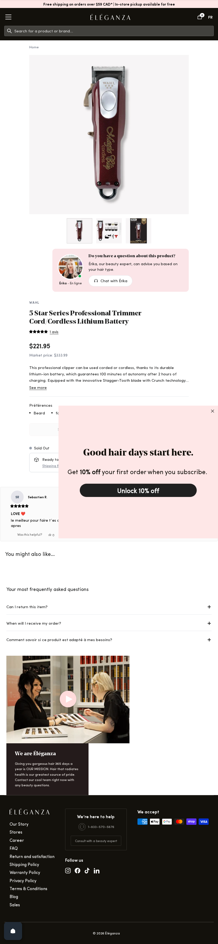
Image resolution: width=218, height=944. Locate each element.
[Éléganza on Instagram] (68, 870)
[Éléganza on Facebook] (77, 870)
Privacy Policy (23, 880)
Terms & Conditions (28, 888)
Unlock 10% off (138, 490)
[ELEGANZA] (110, 17)
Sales (15, 904)
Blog (14, 896)
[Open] (13, 931)
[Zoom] (109, 134)
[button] (43, 332)
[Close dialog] (212, 411)
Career (17, 840)
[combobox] (113, 31)
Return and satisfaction (32, 856)
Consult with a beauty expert (96, 841)
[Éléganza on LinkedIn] (96, 870)
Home (34, 47)
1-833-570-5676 (101, 826)
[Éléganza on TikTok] (87, 870)
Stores (16, 832)
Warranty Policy (25, 872)
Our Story (19, 824)
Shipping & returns (56, 465)
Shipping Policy (24, 864)
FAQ (14, 848)
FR (210, 17)
